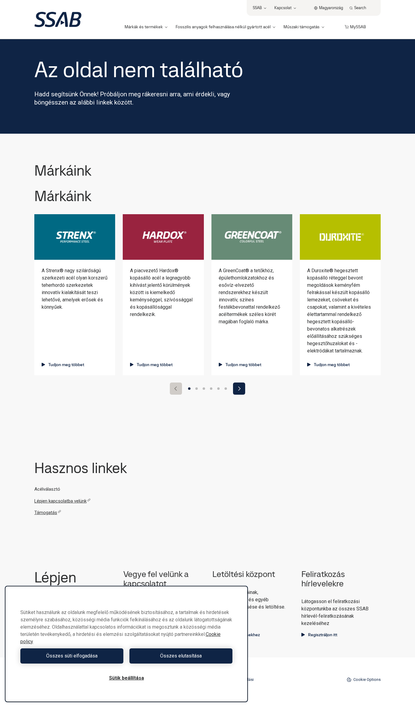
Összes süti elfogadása (72, 656)
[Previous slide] (176, 389)
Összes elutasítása (181, 656)
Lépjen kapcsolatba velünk (60, 501)
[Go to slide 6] (225, 388)
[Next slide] (239, 389)
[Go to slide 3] (204, 388)
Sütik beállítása (126, 678)
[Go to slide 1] (189, 388)
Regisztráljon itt (322, 634)
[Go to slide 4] (211, 388)
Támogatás (45, 512)
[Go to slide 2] (196, 388)
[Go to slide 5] (218, 388)
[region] (126, 644)
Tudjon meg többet (66, 364)
